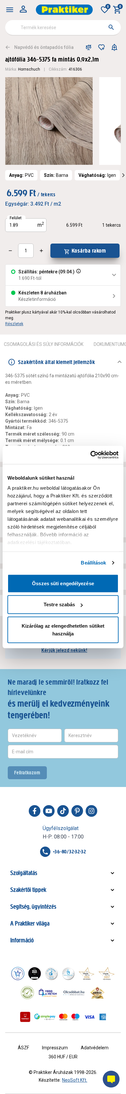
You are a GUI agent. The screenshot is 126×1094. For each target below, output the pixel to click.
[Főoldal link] (64, 10)
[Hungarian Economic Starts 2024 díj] (17, 973)
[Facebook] (34, 811)
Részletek (14, 324)
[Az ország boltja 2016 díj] (87, 973)
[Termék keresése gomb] (111, 27)
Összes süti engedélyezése (63, 583)
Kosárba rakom (89, 250)
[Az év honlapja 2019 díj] (68, 973)
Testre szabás (59, 604)
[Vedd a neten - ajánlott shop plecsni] (48, 992)
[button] (78, 274)
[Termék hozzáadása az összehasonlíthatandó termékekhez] (88, 47)
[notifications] (114, 47)
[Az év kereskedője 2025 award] (97, 992)
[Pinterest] (77, 811)
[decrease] (10, 251)
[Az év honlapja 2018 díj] (51, 973)
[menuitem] (9, 9)
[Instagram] (91, 811)
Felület (16, 218)
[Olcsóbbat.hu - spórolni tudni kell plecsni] (74, 992)
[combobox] (63, 27)
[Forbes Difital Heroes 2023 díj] (34, 973)
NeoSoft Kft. (74, 1080)
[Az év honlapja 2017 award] (107, 973)
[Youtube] (49, 811)
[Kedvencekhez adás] (101, 47)
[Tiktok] (63, 811)
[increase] (41, 251)
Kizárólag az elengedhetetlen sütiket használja (63, 629)
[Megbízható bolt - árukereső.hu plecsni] (27, 992)
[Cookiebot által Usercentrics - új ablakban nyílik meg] (91, 455)
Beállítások (93, 562)
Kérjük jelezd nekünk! (64, 650)
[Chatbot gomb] (111, 1079)
